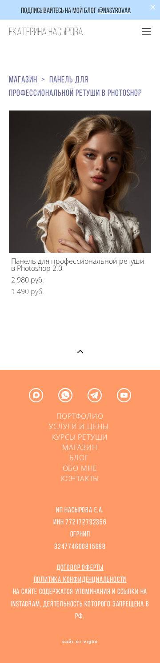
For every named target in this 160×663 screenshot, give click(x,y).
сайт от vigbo (80, 641)
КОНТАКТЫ (80, 478)
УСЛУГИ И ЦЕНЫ (79, 426)
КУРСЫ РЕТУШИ (80, 437)
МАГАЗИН (80, 447)
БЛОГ (80, 457)
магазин (23, 79)
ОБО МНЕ (80, 468)
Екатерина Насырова (46, 31)
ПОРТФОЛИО (79, 416)
